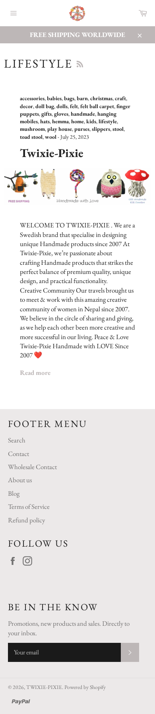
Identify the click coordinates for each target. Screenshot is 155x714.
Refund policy (26, 520)
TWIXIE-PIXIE (44, 687)
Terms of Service (29, 506)
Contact (18, 453)
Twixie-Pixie (51, 153)
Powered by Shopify (85, 687)
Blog (13, 493)
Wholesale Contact (32, 466)
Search (16, 440)
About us (20, 479)
